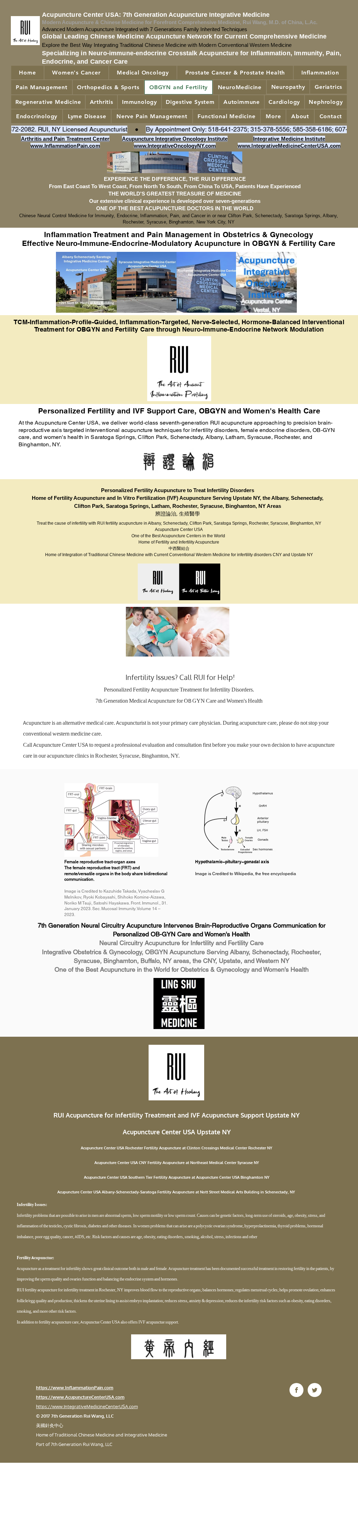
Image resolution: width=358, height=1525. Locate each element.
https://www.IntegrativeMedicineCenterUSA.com (87, 1406)
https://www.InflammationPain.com (74, 1387)
